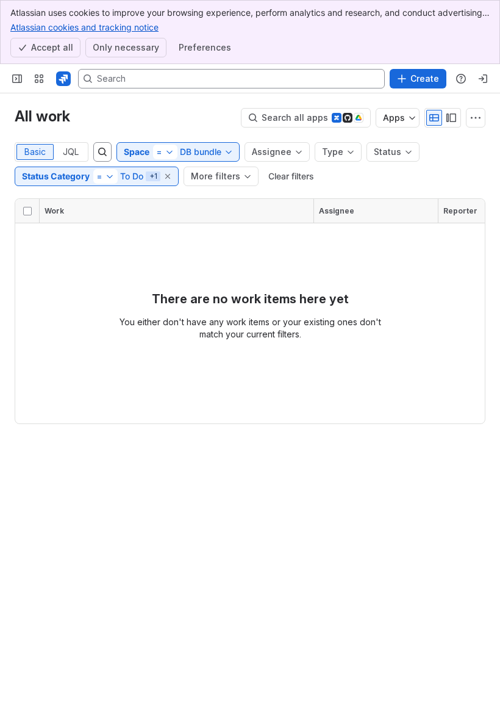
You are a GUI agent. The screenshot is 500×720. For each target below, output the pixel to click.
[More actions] (475, 118)
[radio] (434, 118)
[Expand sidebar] (17, 78)
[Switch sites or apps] (39, 78)
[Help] (461, 78)
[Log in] (483, 78)
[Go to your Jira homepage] (63, 78)
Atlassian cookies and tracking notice (84, 27)
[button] (168, 176)
